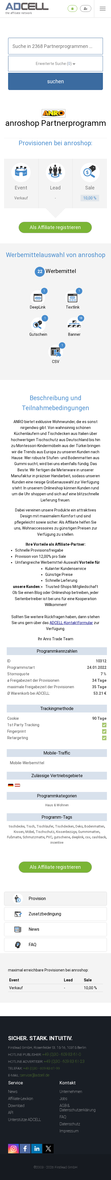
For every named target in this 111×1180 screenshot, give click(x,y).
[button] (55, 81)
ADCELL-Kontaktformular (71, 623)
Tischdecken (64, 826)
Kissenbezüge (66, 832)
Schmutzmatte (33, 837)
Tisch (30, 826)
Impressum (69, 1131)
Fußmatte (14, 837)
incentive (56, 843)
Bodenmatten (94, 826)
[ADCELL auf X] (48, 1148)
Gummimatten (88, 832)
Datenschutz (70, 1124)
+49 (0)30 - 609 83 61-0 (61, 1054)
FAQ (63, 1117)
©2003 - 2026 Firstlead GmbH (55, 1167)
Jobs (63, 1098)
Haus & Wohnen (57, 805)
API (10, 1112)
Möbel (29, 832)
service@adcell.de (34, 1075)
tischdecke (17, 826)
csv (87, 837)
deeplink (78, 837)
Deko (79, 826)
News (13, 1091)
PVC (49, 837)
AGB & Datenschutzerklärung (78, 1107)
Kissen (19, 832)
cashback (99, 837)
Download (16, 1105)
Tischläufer (44, 826)
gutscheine (62, 837)
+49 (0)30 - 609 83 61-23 (64, 1061)
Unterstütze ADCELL (24, 1119)
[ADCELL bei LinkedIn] (36, 1148)
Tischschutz (45, 832)
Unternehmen (71, 1091)
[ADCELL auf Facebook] (25, 1148)
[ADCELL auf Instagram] (13, 1148)
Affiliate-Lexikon (20, 1098)
